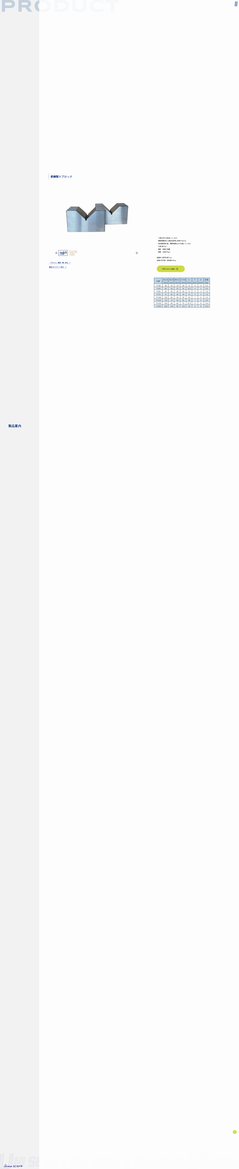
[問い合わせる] (235, 1132)
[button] (63, 253)
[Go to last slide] (56, 253)
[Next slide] (136, 253)
